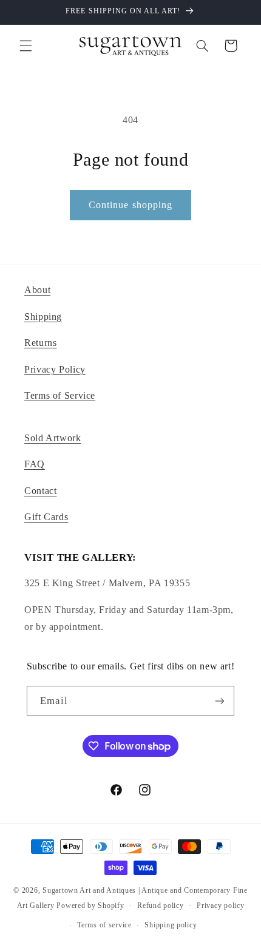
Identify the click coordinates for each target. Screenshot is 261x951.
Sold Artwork (52, 438)
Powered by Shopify (90, 905)
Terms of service (104, 925)
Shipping (43, 316)
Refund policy (160, 905)
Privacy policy (220, 905)
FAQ (34, 464)
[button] (25, 45)
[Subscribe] (220, 701)
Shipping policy (170, 925)
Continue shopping (130, 205)
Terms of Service (59, 395)
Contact (40, 491)
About (37, 290)
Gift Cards (46, 517)
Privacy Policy (55, 369)
